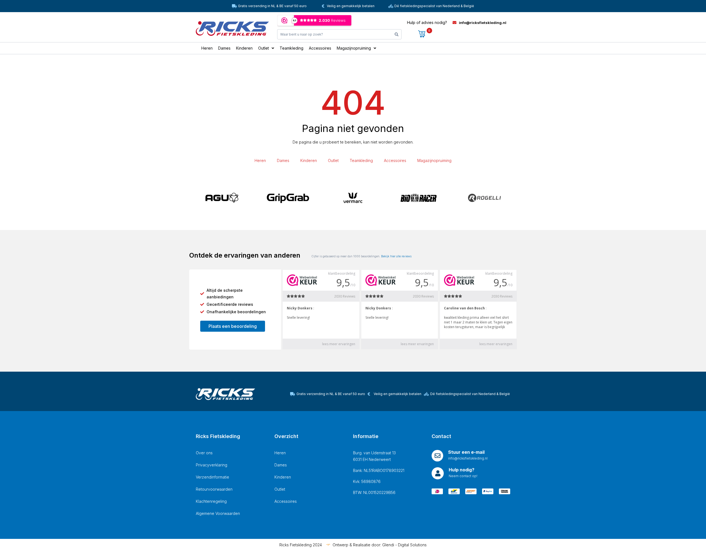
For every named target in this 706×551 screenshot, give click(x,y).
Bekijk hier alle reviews (396, 256)
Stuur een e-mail (466, 452)
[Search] (396, 34)
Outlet (333, 160)
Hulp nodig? (461, 469)
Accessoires (395, 160)
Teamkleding (361, 160)
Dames (283, 160)
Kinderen (308, 160)
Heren (260, 160)
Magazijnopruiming (434, 160)
